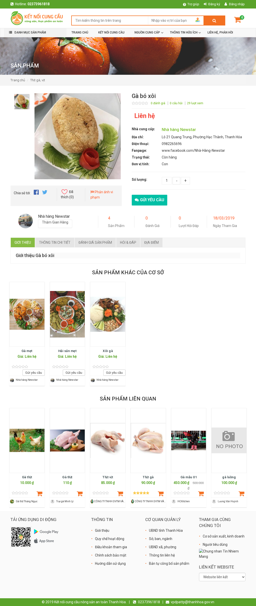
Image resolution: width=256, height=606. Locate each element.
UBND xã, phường (162, 547)
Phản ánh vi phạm (101, 194)
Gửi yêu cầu (152, 200)
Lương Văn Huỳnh (228, 501)
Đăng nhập (237, 4)
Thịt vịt (107, 477)
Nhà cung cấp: (143, 129)
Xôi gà (108, 351)
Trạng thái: (141, 157)
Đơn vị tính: (141, 164)
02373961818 (39, 4)
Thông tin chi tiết (54, 242)
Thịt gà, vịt (37, 80)
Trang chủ (17, 80)
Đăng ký (214, 4)
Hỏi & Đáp (128, 242)
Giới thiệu (22, 242)
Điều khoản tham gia (111, 547)
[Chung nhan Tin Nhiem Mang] (222, 554)
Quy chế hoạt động (109, 539)
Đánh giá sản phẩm (95, 242)
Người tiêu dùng (215, 544)
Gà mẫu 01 (188, 477)
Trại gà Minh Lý (65, 501)
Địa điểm (151, 242)
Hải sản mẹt (67, 351)
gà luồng (229, 477)
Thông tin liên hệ (162, 555)
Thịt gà (148, 477)
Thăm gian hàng (55, 222)
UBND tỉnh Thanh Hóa (166, 530)
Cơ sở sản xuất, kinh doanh (223, 536)
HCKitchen (184, 501)
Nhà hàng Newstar (179, 129)
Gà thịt (27, 477)
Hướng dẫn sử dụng (110, 564)
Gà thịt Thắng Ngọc (27, 501)
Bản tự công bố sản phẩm (169, 564)
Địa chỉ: (138, 137)
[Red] (22, 100)
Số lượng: (139, 180)
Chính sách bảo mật (110, 555)
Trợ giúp (193, 4)
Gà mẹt (27, 351)
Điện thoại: (140, 144)
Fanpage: (139, 150)
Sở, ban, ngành (160, 539)
